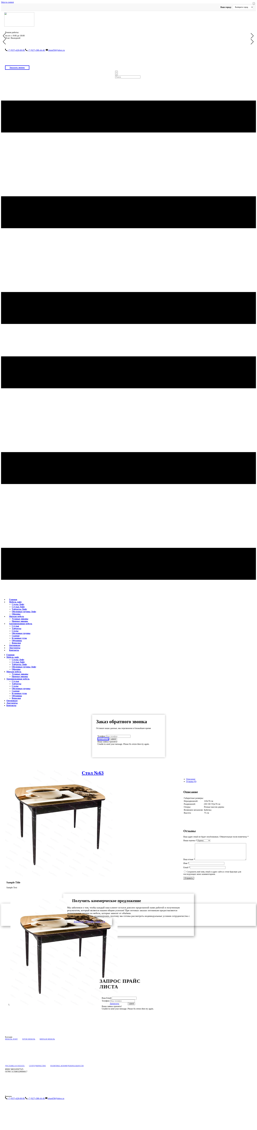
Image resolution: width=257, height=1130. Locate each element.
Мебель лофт (15, 602)
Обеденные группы (21, 633)
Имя (186, 863)
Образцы (16, 669)
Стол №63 (93, 773)
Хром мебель (28, 1039)
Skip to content (7, 2)
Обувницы (17, 640)
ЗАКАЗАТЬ (103, 739)
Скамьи (15, 636)
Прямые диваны (20, 676)
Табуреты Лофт (19, 609)
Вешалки (16, 698)
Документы (12, 703)
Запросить (114, 1003)
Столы (15, 631)
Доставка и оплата (15, 1066)
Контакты (14, 650)
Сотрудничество (37, 1066)
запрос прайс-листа (89, 921)
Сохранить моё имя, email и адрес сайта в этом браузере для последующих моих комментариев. (212, 873)
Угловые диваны (20, 619)
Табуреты (16, 628)
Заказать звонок (17, 68)
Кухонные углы (19, 638)
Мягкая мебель (16, 616)
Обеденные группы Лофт (24, 611)
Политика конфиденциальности (67, 1066)
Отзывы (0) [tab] (191, 781)
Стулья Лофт (18, 607)
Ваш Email (107, 998)
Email (186, 867)
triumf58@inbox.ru (56, 50)
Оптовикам (12, 700)
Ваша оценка (190, 840)
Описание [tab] (190, 779)
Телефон (101, 736)
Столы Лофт (18, 604)
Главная (10, 655)
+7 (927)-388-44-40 (36, 50)
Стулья (15, 626)
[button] (4, 35)
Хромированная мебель (20, 624)
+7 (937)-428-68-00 (16, 50)
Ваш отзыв (189, 859)
